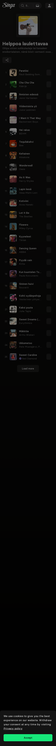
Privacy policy (13, 728)
